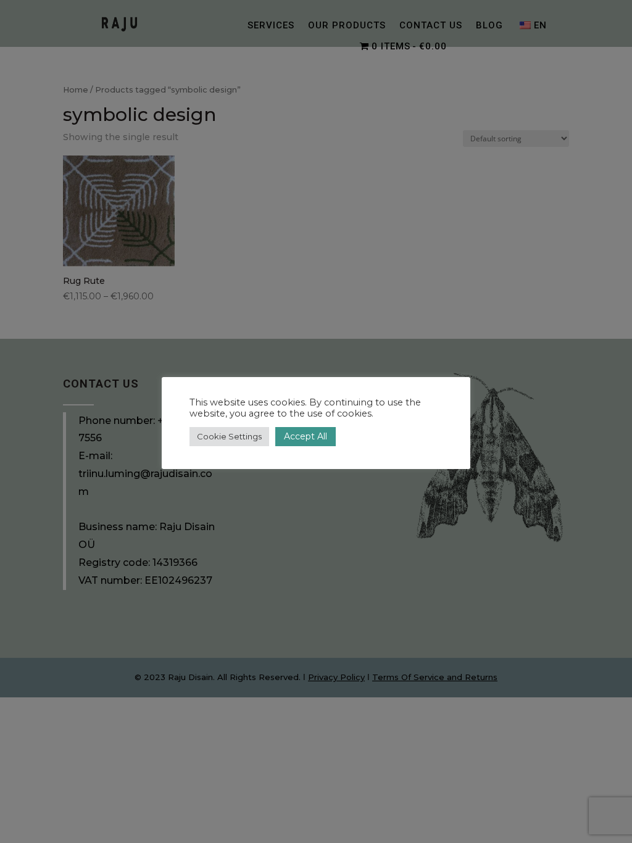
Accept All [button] (305, 436)
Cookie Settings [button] (229, 436)
